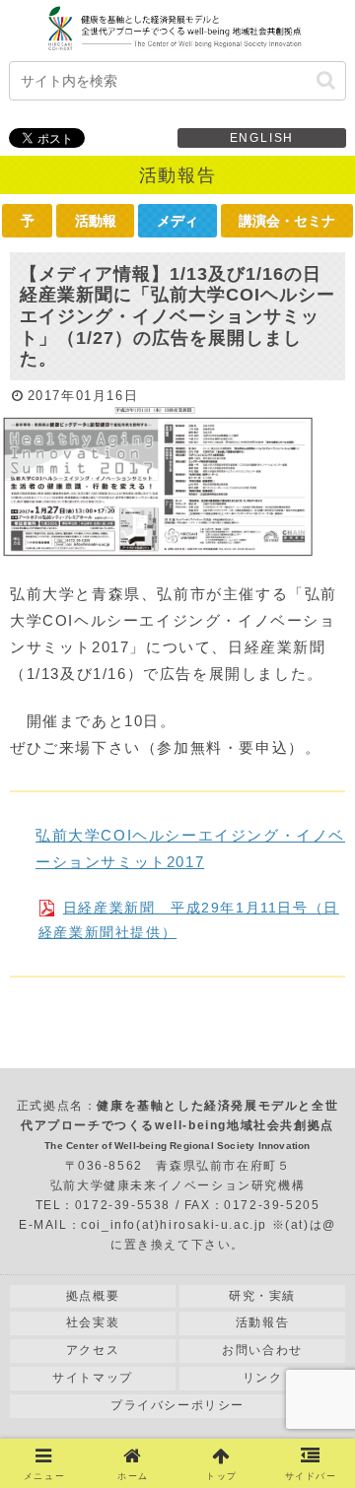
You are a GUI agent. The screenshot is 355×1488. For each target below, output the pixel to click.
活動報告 (262, 1322)
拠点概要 (92, 1296)
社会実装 (92, 1322)
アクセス (92, 1350)
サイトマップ (92, 1378)
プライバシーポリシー (177, 1405)
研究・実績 (262, 1296)
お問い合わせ (262, 1350)
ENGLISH (262, 138)
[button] (326, 80)
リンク (263, 1378)
